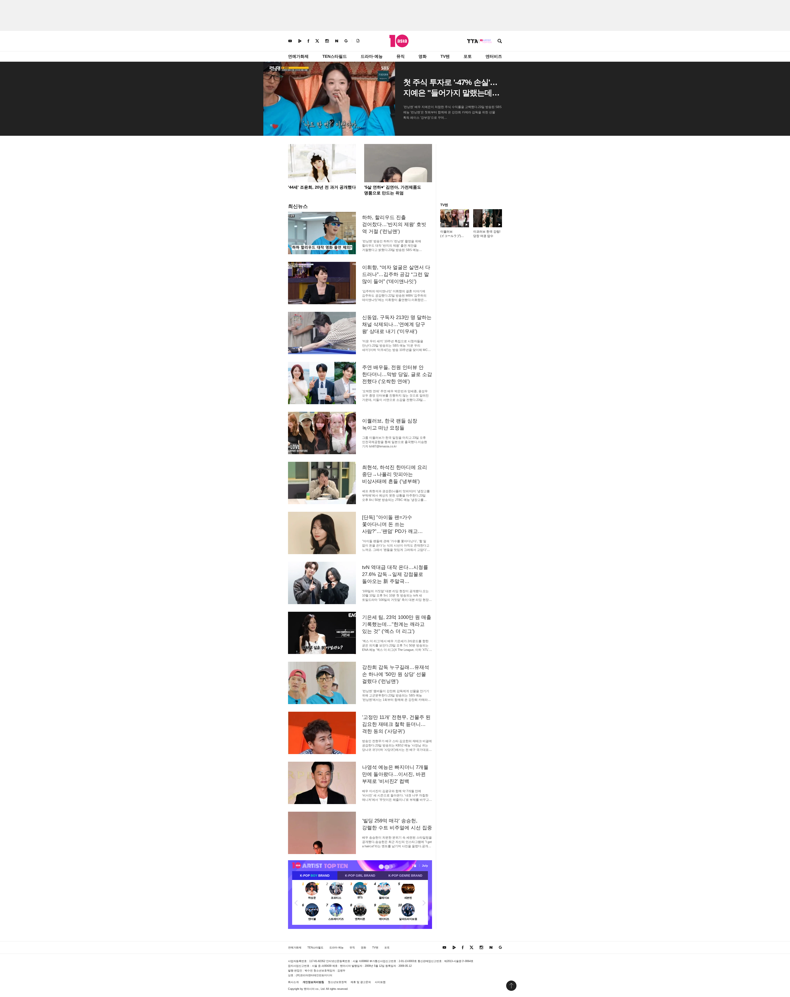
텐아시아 (309, 988)
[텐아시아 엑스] (317, 41)
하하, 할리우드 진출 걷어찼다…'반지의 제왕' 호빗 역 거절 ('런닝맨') (394, 224)
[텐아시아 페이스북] (308, 41)
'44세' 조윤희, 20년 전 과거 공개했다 (322, 187)
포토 (468, 56)
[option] (360, 902)
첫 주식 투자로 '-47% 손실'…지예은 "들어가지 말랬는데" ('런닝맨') (450, 93)
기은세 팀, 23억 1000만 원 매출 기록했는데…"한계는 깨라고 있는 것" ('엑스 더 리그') (396, 624)
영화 (422, 56)
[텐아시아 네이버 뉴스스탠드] (336, 41)
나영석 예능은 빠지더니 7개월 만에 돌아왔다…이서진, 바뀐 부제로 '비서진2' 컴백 (395, 774)
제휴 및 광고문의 (361, 982)
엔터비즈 (494, 56)
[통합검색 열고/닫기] (499, 41)
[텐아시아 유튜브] (290, 41)
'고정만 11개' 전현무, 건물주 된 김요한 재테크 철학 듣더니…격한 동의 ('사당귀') (396, 724)
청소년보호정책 (337, 982)
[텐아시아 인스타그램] (327, 41)
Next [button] (424, 902)
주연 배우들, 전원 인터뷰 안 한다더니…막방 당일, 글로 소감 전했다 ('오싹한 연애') (397, 374)
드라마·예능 (372, 56)
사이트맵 (380, 982)
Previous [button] (296, 902)
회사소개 (293, 982)
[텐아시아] (399, 41)
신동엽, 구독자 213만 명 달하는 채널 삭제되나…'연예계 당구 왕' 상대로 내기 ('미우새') (397, 324)
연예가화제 (298, 56)
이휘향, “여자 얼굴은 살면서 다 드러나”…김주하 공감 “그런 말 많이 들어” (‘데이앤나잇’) (396, 274)
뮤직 (400, 56)
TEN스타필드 (334, 56)
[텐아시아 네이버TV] (299, 41)
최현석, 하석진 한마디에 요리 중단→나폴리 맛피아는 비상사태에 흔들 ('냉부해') (394, 474)
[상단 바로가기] (511, 986)
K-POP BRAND (315, 875)
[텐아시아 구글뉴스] (346, 41)
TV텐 (445, 56)
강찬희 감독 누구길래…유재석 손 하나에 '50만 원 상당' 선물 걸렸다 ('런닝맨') (395, 674)
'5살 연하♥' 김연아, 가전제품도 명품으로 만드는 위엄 (392, 190)
